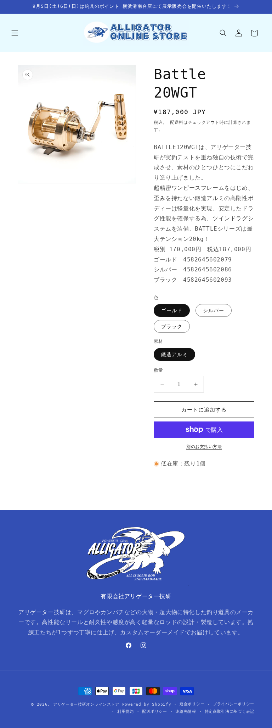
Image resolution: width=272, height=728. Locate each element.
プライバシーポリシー (233, 704)
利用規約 (125, 711)
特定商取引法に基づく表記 (229, 711)
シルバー (213, 310)
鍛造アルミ (174, 354)
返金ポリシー (192, 704)
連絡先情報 (185, 711)
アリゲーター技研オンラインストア (86, 704)
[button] (15, 33)
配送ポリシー (154, 711)
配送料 (176, 122)
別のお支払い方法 (204, 446)
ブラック (171, 326)
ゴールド (171, 310)
